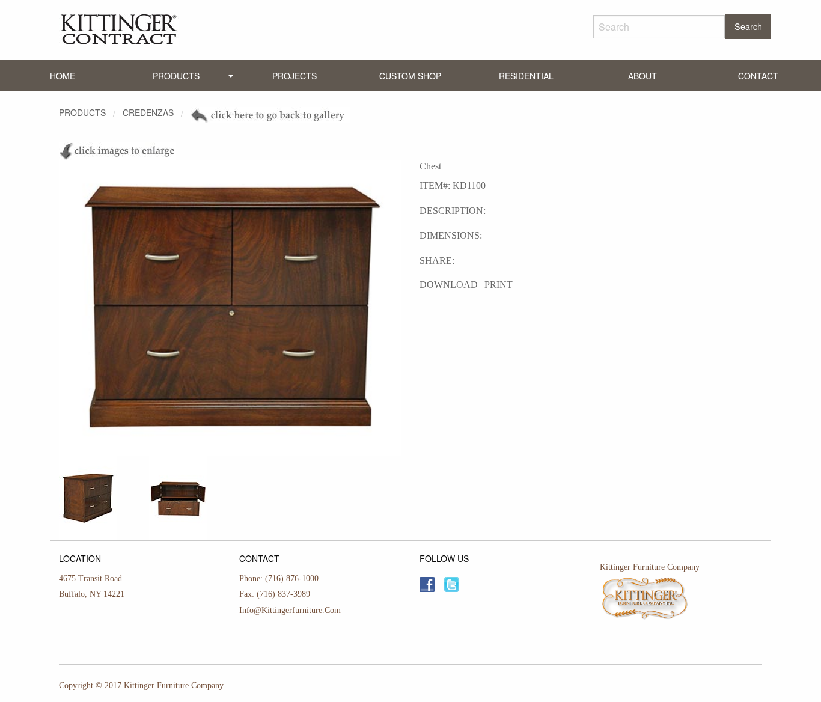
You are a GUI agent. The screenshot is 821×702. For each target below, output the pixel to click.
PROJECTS (294, 76)
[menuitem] (63, 76)
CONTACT (758, 76)
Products (82, 112)
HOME (62, 76)
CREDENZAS (148, 112)
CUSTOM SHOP (410, 76)
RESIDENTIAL (526, 76)
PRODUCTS (176, 76)
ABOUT (642, 76)
